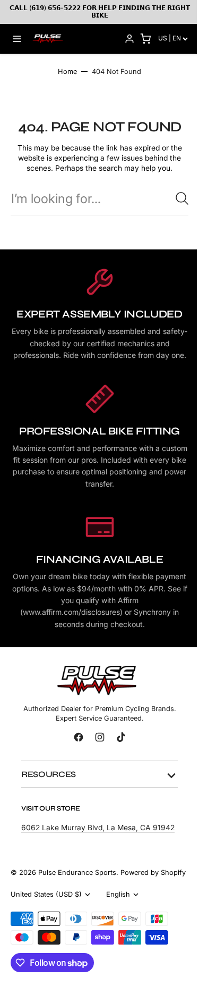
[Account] (129, 39)
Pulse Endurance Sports (77, 894)
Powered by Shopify (43, 904)
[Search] (182, 198)
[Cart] (145, 39)
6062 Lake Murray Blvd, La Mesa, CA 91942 (86, 845)
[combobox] (99, 198)
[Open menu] (16, 38)
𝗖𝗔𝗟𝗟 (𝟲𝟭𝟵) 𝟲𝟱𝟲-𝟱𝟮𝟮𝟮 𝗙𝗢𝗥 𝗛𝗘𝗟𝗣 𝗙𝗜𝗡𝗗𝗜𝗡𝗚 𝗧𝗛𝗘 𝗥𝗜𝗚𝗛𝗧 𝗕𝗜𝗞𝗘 (100, 11)
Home (67, 72)
